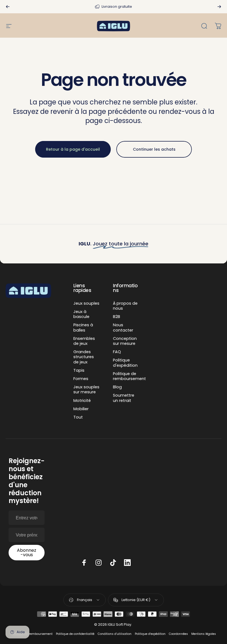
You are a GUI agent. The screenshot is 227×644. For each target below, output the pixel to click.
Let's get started (113, 404)
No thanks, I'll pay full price (113, 422)
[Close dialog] (176, 215)
